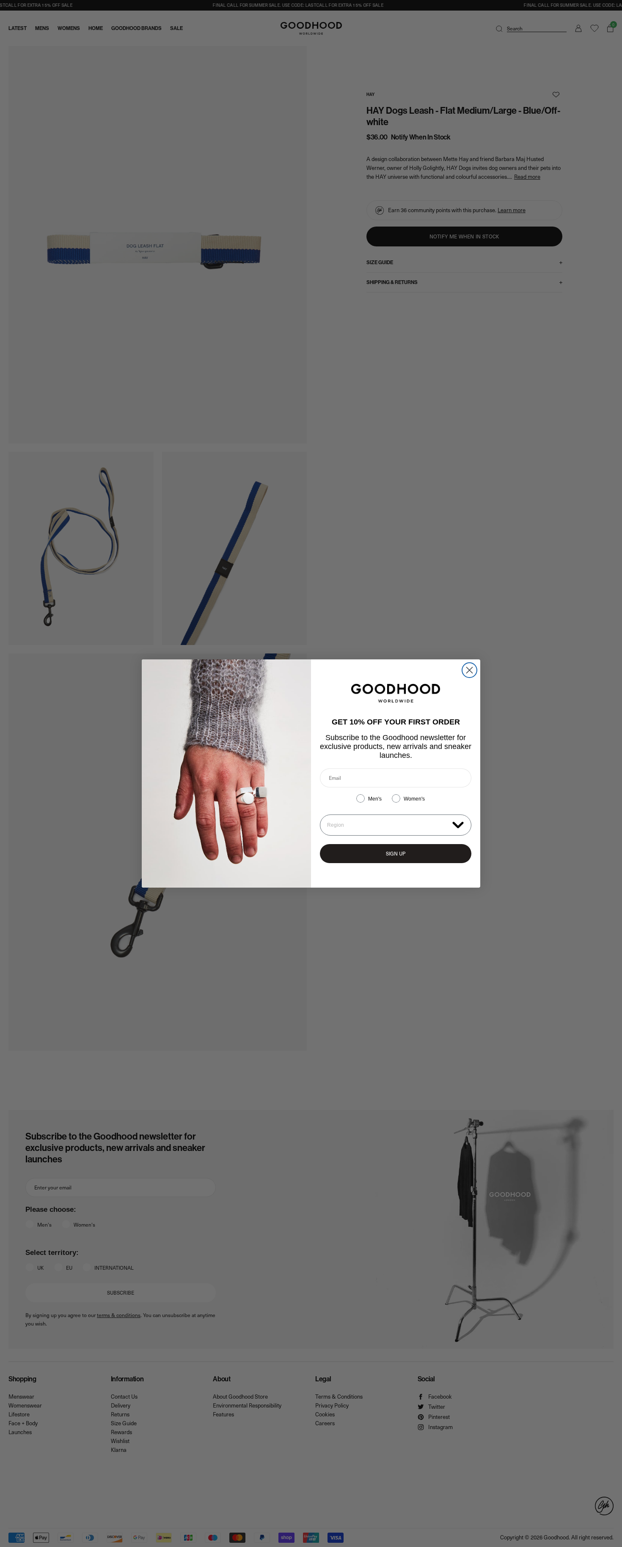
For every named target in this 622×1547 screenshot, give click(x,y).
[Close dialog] (469, 670)
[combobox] (388, 825)
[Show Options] (458, 824)
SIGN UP (395, 853)
